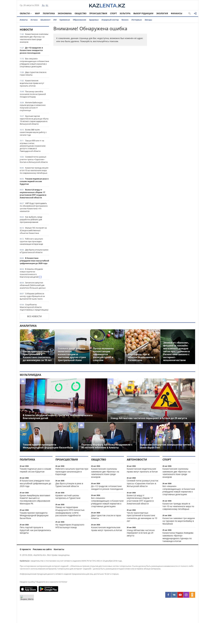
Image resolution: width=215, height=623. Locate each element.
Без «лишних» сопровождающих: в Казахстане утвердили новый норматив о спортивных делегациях (34, 62)
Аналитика (28, 325)
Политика (49, 13)
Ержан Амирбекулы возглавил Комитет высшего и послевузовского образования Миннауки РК (35, 499)
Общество (80, 13)
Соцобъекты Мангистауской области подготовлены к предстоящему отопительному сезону (34, 308)
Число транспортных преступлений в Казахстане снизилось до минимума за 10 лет (142, 516)
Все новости (34, 316)
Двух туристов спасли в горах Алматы (33, 73)
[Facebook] (168, 595)
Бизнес (125, 19)
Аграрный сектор (110, 19)
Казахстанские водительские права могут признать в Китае (32, 83)
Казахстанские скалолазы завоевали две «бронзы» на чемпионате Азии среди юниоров (34, 38)
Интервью (136, 19)
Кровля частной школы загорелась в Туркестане (67, 497)
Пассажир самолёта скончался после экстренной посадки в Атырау (33, 94)
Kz (47, 5)
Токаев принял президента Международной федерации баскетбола (34, 515)
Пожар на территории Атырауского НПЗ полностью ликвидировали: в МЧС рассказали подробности (70, 511)
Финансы (176, 13)
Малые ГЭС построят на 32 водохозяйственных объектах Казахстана (33, 230)
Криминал (65, 19)
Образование (79, 19)
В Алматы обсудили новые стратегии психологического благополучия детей (31, 273)
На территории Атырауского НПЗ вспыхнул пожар (69, 526)
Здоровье (94, 19)
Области (25, 13)
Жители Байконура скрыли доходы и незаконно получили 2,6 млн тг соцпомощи (33, 106)
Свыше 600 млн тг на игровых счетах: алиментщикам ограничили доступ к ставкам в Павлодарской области (32, 145)
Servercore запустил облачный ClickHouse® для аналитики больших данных (33, 285)
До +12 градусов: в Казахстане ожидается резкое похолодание (31, 50)
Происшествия (98, 13)
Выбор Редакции (143, 13)
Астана (34, 19)
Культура (125, 13)
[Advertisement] (173, 70)
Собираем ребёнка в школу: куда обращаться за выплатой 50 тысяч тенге (32, 296)
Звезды (148, 19)
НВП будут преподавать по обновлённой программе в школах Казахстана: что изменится (33, 207)
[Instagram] (186, 595)
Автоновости (137, 459)
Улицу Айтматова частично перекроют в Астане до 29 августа (141, 533)
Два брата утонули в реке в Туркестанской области (34, 251)
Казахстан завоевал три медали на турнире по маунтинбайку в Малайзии (178, 521)
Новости (26, 29)
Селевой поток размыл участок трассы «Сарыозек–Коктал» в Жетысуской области (34, 159)
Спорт (113, 13)
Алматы (24, 19)
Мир (37, 13)
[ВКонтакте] (174, 595)
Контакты (59, 549)
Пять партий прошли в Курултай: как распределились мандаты (35, 530)
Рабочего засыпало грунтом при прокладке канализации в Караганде (31, 241)
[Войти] (195, 13)
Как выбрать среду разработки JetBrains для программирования (31, 219)
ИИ (55, 19)
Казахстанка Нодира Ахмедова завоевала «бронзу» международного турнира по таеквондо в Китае (177, 536)
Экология (162, 13)
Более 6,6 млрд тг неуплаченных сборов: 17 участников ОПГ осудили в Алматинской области (33, 193)
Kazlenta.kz (25, 560)
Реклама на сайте (42, 549)
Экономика (65, 13)
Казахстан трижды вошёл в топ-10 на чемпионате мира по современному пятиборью (34, 170)
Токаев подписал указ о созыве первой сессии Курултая (34, 181)
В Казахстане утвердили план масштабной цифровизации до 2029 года (34, 261)
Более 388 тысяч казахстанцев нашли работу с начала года (33, 132)
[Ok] (192, 595)
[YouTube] (180, 595)
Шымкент (45, 19)
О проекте (25, 549)
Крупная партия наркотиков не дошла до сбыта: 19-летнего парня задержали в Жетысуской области (34, 120)
